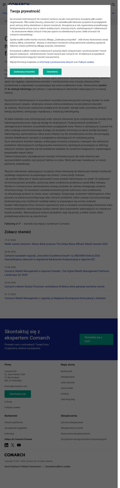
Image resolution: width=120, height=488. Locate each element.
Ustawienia (52, 71)
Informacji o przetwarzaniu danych (56, 62)
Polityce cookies (86, 62)
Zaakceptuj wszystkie (24, 71)
